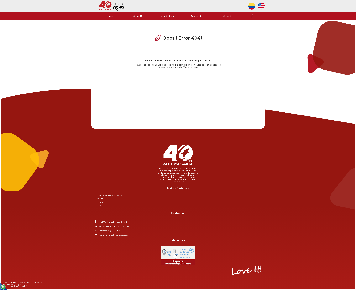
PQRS (100, 202)
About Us (138, 16)
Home (109, 16)
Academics (197, 16)
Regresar (170, 67)
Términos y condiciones (12, 284)
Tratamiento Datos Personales (109, 195)
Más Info (24, 286)
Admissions (167, 16)
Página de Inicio (190, 67)
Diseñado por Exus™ (11, 286)
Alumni (226, 16)
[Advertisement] (178, 94)
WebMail (101, 199)
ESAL (99, 205)
